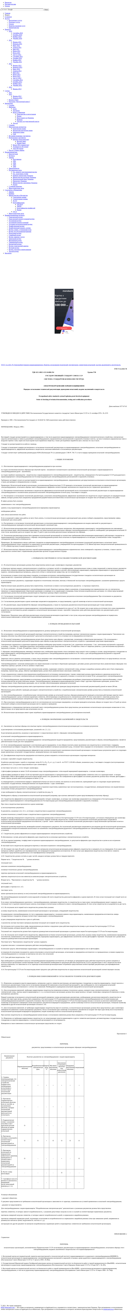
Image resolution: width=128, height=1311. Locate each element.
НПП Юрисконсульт (8, 1307)
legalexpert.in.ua (108, 1309)
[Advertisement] (61, 273)
